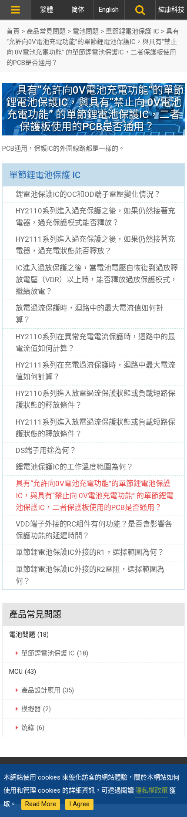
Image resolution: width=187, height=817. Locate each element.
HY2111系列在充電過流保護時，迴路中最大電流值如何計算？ (95, 371)
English (109, 10)
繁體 (46, 10)
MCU (22, 671)
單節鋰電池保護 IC (44, 175)
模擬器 (36, 709)
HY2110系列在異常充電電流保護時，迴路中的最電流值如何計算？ (95, 342)
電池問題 (29, 634)
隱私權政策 (151, 790)
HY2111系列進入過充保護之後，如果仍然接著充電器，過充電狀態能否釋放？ (95, 245)
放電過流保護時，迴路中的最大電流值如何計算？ (90, 314)
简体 (77, 10)
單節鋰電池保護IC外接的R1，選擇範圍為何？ (90, 552)
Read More (40, 804)
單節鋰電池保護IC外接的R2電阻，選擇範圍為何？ (90, 575)
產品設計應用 (47, 690)
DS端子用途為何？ (46, 450)
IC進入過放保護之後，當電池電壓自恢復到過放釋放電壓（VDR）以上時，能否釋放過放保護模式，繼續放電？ (97, 279)
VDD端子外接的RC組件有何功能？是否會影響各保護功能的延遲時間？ (94, 530)
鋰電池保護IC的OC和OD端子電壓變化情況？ (88, 194)
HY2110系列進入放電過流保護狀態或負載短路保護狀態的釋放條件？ (95, 399)
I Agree (79, 804)
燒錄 (32, 728)
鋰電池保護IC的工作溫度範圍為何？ (75, 467)
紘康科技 (171, 10)
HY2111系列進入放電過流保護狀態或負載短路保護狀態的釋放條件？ (95, 428)
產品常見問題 (35, 614)
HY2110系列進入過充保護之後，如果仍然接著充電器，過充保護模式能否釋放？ (95, 216)
